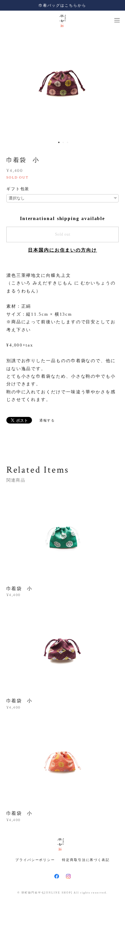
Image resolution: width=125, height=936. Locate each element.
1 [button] (58, 142)
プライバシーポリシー (35, 860)
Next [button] (115, 83)
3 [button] (67, 142)
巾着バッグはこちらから (62, 5)
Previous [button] (10, 83)
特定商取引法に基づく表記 (86, 860)
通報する (47, 420)
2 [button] (63, 142)
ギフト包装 (18, 189)
